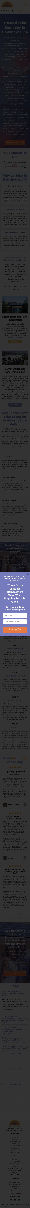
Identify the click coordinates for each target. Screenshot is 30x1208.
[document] (15, 604)
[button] (27, 574)
